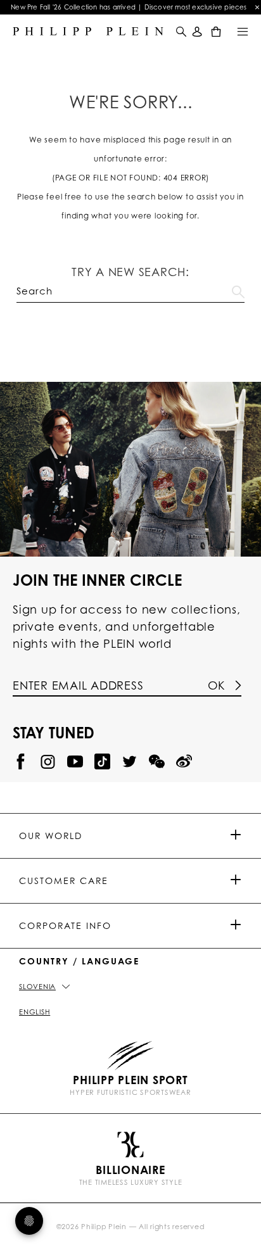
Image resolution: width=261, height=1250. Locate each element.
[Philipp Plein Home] (88, 31)
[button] (180, 31)
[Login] (197, 31)
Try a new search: (130, 272)
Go (238, 289)
